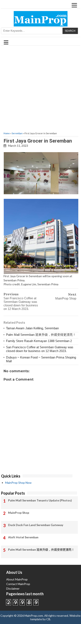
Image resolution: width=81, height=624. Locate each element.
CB (48, 619)
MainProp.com (34, 615)
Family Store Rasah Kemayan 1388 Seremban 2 (39, 341)
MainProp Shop (65, 298)
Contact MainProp (18, 584)
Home (7, 133)
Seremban (17, 133)
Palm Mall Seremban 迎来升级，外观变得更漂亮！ (41, 334)
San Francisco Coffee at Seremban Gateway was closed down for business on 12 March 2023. (21, 303)
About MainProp (17, 579)
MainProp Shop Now (18, 482)
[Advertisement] (40, 89)
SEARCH (70, 30)
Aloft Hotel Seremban (23, 537)
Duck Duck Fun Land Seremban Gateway (35, 525)
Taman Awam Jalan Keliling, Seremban (32, 328)
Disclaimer (13, 588)
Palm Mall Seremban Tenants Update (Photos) (40, 500)
